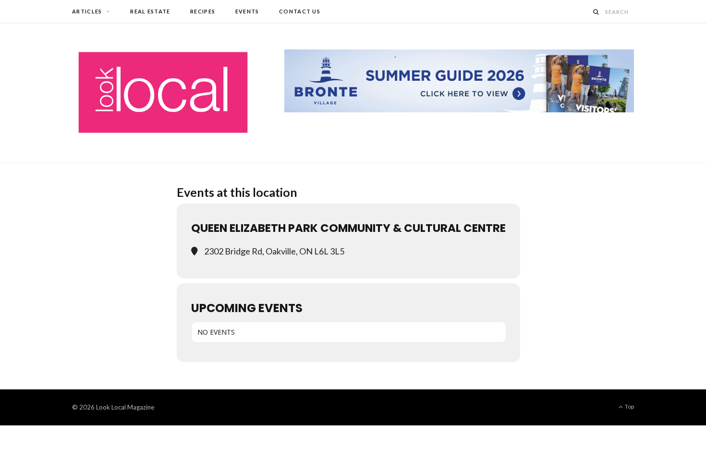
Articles (87, 11)
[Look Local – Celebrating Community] (163, 92)
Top (629, 406)
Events (247, 11)
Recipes (202, 11)
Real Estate (150, 11)
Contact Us (299, 11)
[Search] (596, 12)
